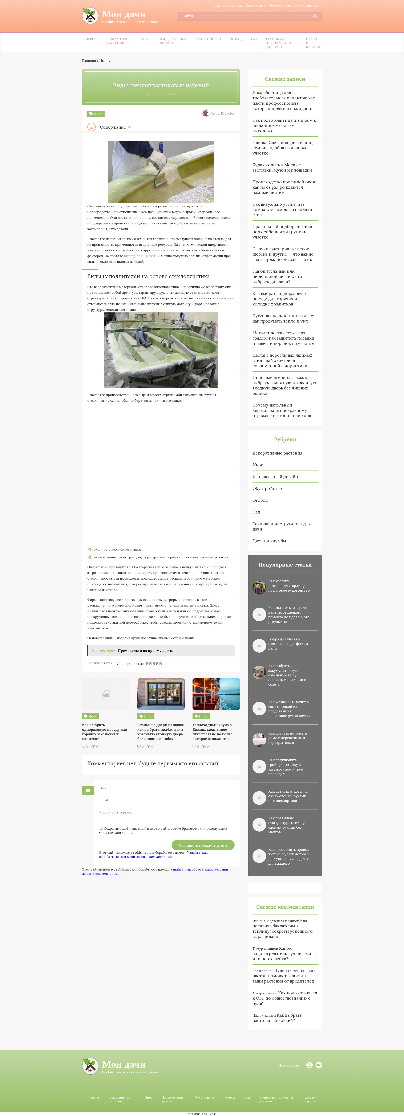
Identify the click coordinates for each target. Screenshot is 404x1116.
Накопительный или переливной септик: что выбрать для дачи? (277, 276)
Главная (91, 39)
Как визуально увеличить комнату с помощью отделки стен (282, 209)
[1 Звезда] (147, 663)
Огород (236, 39)
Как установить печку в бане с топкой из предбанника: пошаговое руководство (289, 709)
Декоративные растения (120, 41)
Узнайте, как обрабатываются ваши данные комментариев (153, 854)
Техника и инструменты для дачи (278, 43)
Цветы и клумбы (313, 43)
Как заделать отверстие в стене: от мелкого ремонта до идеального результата (289, 614)
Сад (254, 39)
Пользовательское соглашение (293, 5)
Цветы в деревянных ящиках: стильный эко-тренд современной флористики (282, 360)
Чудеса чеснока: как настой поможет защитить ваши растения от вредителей (284, 976)
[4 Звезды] (157, 663)
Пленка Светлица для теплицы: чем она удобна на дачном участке (284, 148)
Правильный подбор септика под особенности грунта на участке (282, 232)
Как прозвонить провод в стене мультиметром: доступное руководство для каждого (288, 856)
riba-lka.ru (209, 1114)
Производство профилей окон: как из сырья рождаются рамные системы (284, 187)
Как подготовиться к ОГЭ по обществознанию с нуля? (284, 998)
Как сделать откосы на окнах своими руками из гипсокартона (288, 796)
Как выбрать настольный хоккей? (277, 1017)
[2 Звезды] (150, 663)
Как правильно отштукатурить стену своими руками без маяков (286, 825)
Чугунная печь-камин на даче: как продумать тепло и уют (283, 318)
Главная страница (228, 5)
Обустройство (208, 39)
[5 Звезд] (160, 663)
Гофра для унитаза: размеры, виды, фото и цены (288, 644)
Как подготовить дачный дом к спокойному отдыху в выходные (284, 125)
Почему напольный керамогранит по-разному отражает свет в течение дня (281, 410)
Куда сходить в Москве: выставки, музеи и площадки (282, 167)
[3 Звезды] (153, 663)
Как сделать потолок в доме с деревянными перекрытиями (287, 738)
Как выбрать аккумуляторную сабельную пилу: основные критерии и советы (287, 675)
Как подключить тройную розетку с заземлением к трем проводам (286, 767)
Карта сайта (255, 5)
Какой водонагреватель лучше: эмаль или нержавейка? (284, 953)
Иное (146, 39)
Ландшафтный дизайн (173, 41)
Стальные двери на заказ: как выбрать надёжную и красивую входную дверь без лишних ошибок (284, 385)
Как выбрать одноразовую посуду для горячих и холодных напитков (279, 299)
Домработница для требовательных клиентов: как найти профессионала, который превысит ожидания (283, 100)
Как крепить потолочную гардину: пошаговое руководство (289, 586)
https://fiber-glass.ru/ (142, 256)
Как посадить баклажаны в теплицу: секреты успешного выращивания (282, 928)
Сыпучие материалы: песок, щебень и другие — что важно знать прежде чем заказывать (283, 254)
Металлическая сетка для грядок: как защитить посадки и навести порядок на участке (283, 338)
